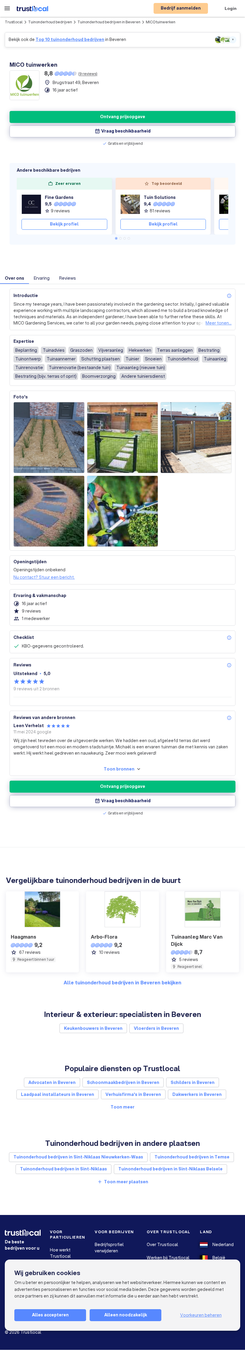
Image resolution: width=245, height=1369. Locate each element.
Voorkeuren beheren (201, 1315)
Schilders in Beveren (193, 1082)
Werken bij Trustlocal (168, 1258)
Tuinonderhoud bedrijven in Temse (191, 1157)
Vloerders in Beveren (156, 1028)
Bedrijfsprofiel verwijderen (109, 1248)
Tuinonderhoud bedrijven (50, 22)
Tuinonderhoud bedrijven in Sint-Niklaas (63, 1169)
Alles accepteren (50, 1315)
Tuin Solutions (160, 197)
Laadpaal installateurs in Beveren (57, 1094)
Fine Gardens (59, 197)
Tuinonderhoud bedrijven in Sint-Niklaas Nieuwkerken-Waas (78, 1157)
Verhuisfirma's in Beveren (133, 1094)
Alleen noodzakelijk (125, 1315)
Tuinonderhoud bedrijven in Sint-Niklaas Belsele (170, 1169)
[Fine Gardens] (31, 204)
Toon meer (122, 1107)
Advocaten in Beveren (52, 1082)
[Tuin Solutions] (130, 204)
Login (231, 8)
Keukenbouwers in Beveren (93, 1028)
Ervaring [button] (42, 278)
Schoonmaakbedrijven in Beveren (123, 1082)
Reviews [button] (67, 278)
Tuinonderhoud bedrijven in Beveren (108, 22)
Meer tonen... (219, 323)
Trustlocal (14, 22)
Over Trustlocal (162, 1245)
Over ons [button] (14, 278)
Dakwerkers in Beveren (197, 1094)
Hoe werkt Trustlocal (60, 1253)
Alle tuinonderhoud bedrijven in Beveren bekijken (122, 982)
